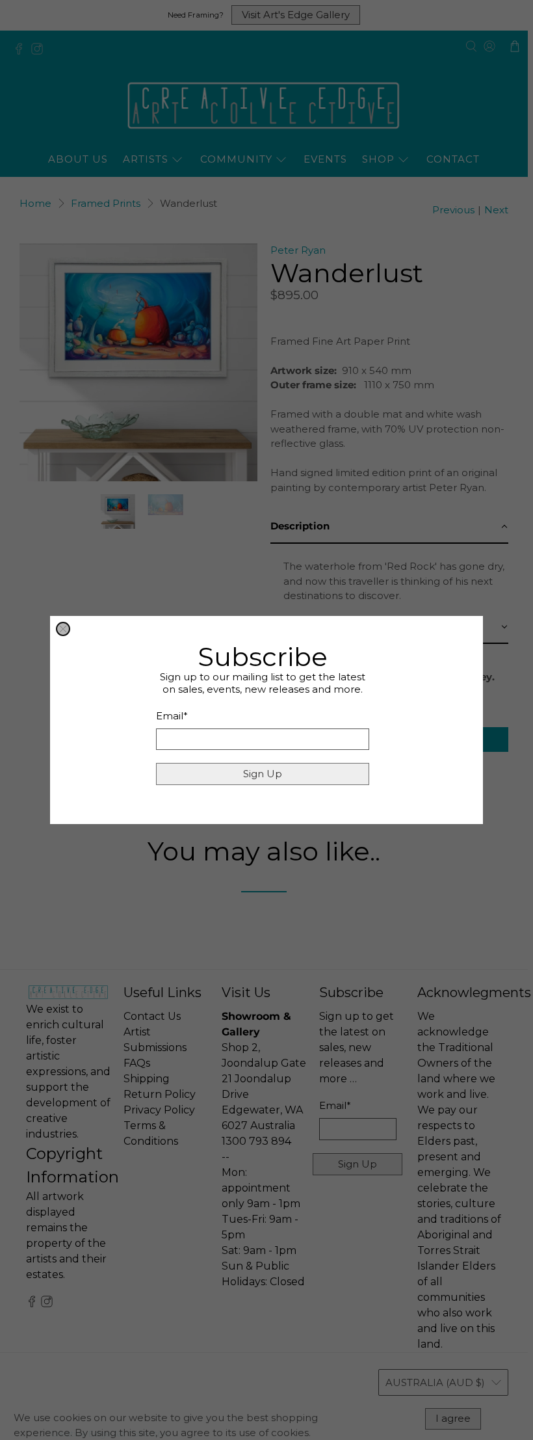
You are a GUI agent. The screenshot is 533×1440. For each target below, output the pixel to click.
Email (172, 716)
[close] (63, 628)
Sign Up (262, 773)
